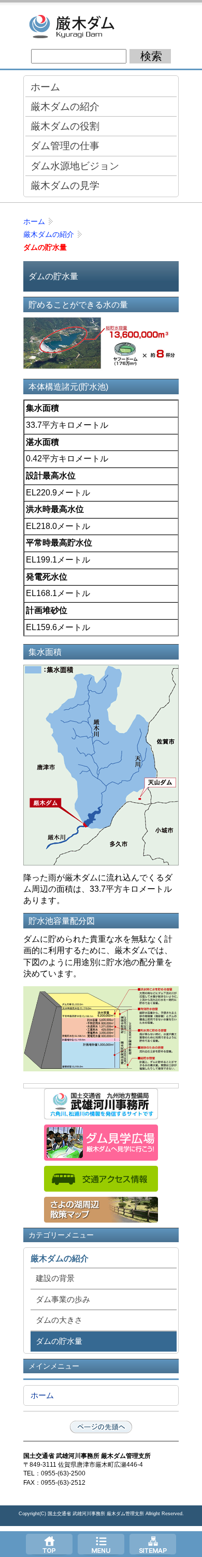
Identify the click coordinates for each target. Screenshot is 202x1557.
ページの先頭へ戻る (101, 1427)
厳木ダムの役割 (65, 126)
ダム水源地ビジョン (75, 165)
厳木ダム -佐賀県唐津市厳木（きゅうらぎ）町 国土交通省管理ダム (101, 26)
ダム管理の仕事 (65, 145)
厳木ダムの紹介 (65, 106)
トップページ (49, 1544)
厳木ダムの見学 (65, 185)
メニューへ (101, 1544)
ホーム (45, 86)
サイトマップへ (153, 1544)
